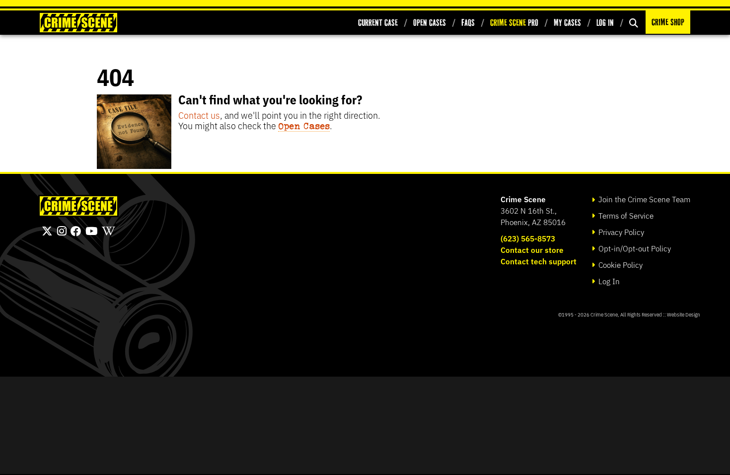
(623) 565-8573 (528, 238)
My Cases (567, 22)
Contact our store (532, 249)
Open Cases (429, 22)
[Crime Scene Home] (78, 22)
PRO (514, 22)
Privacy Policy (620, 232)
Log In (605, 22)
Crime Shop (668, 22)
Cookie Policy (619, 264)
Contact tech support (539, 261)
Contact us (199, 115)
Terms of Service (625, 215)
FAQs (468, 22)
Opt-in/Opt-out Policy (633, 248)
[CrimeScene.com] (78, 206)
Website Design (683, 314)
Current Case (378, 22)
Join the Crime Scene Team (643, 199)
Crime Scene (523, 199)
